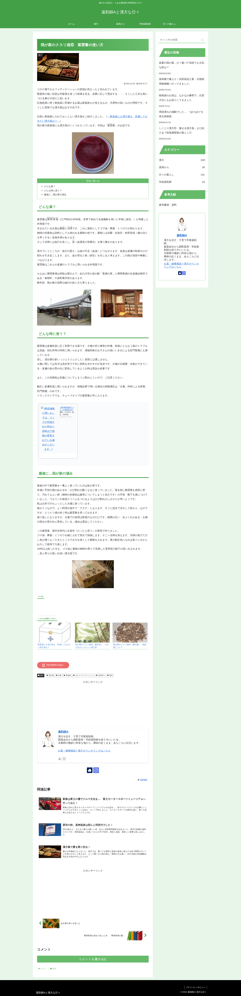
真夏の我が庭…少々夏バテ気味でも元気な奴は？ (181, 65)
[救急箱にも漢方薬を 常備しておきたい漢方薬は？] (54, 633)
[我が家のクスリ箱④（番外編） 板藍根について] (130, 633)
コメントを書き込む (93, 959)
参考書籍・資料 (168, 204)
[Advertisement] (93, 703)
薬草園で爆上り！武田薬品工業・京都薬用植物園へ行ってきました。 (181, 81)
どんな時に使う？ (53, 190)
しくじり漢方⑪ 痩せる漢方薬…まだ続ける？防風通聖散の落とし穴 (181, 130)
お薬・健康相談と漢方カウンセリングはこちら (84, 750)
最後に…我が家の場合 (55, 194)
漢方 (42, 675)
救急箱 (68, 675)
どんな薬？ (49, 186)
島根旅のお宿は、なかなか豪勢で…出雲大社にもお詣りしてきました (181, 97)
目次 (88, 180)
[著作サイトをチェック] (60, 759)
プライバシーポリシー (195, 987)
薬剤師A (63, 731)
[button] (202, 40)
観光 (111, 675)
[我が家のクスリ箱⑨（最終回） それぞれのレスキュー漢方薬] (92, 633)
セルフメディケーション (84, 675)
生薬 (59, 675)
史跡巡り (101, 675)
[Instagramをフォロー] (64, 759)
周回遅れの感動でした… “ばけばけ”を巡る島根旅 (181, 114)
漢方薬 (51, 675)
